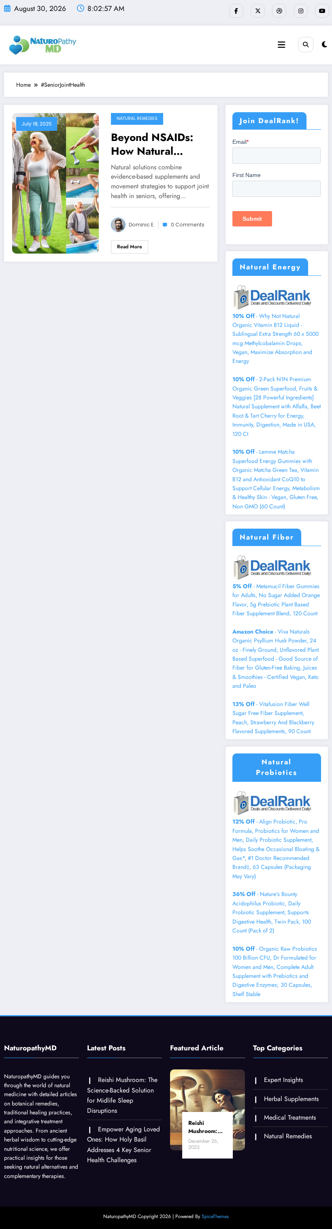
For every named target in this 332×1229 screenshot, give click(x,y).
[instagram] (301, 11)
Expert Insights (283, 1079)
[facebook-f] (236, 11)
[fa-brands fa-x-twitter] (258, 11)
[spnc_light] (324, 44)
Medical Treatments (290, 1117)
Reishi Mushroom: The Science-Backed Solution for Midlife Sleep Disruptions (206, 1127)
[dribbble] (279, 11)
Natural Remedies (137, 118)
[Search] (305, 44)
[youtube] (322, 11)
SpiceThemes (215, 1216)
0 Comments (187, 224)
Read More (129, 246)
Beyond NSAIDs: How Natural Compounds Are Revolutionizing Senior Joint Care (153, 144)
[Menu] (281, 45)
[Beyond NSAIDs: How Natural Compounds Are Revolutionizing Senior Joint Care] (55, 183)
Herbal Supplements (291, 1098)
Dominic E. (142, 224)
